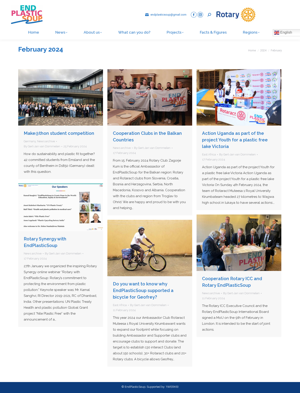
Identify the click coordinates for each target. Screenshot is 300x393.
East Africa (209, 154)
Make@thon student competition (59, 133)
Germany (30, 141)
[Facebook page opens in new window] (194, 15)
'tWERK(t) (172, 386)
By (42, 146)
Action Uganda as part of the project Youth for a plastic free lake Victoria (235, 140)
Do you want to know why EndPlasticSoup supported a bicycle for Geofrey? (143, 290)
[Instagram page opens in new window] (200, 15)
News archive (46, 141)
